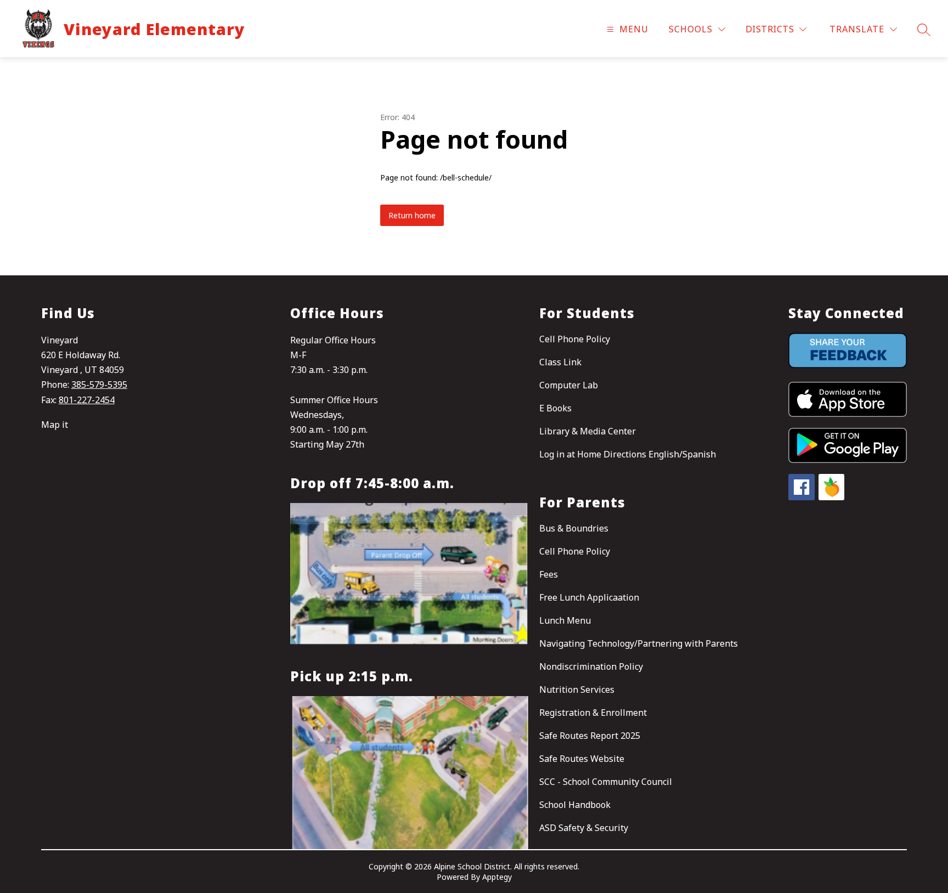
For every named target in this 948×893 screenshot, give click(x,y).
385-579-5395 (99, 384)
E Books (555, 408)
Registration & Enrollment (593, 713)
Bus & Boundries (573, 528)
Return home (412, 215)
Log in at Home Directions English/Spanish (627, 454)
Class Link (560, 362)
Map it (54, 425)
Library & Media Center (587, 431)
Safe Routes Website (581, 759)
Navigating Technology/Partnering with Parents (638, 643)
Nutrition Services (576, 689)
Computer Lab (568, 385)
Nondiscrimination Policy (591, 666)
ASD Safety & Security (583, 828)
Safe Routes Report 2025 (589, 736)
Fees (548, 574)
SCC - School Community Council (605, 782)
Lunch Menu (565, 620)
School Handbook (575, 805)
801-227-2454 (87, 400)
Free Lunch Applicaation (589, 597)
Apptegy (497, 877)
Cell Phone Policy (574, 339)
